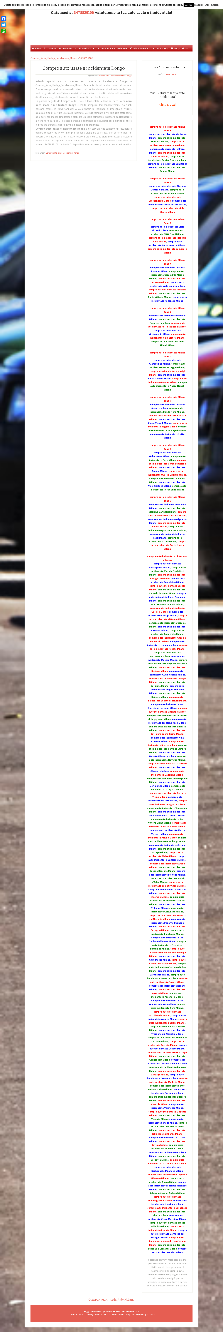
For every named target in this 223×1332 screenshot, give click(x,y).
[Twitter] (4, 25)
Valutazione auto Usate (143, 48)
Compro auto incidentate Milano (111, 1299)
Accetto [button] (188, 5)
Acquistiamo (67, 48)
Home (38, 48)
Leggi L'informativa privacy (97, 1312)
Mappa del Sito (181, 48)
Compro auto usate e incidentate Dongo (83, 68)
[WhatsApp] (4, 31)
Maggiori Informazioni (206, 4)
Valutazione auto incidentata (113, 48)
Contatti (164, 48)
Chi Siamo (51, 48)
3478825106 (84, 12)
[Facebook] (4, 19)
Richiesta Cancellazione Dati (125, 1312)
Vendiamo (86, 48)
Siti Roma (151, 1314)
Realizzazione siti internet (105, 1314)
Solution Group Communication (131, 1314)
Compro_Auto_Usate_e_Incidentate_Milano (115, 29)
